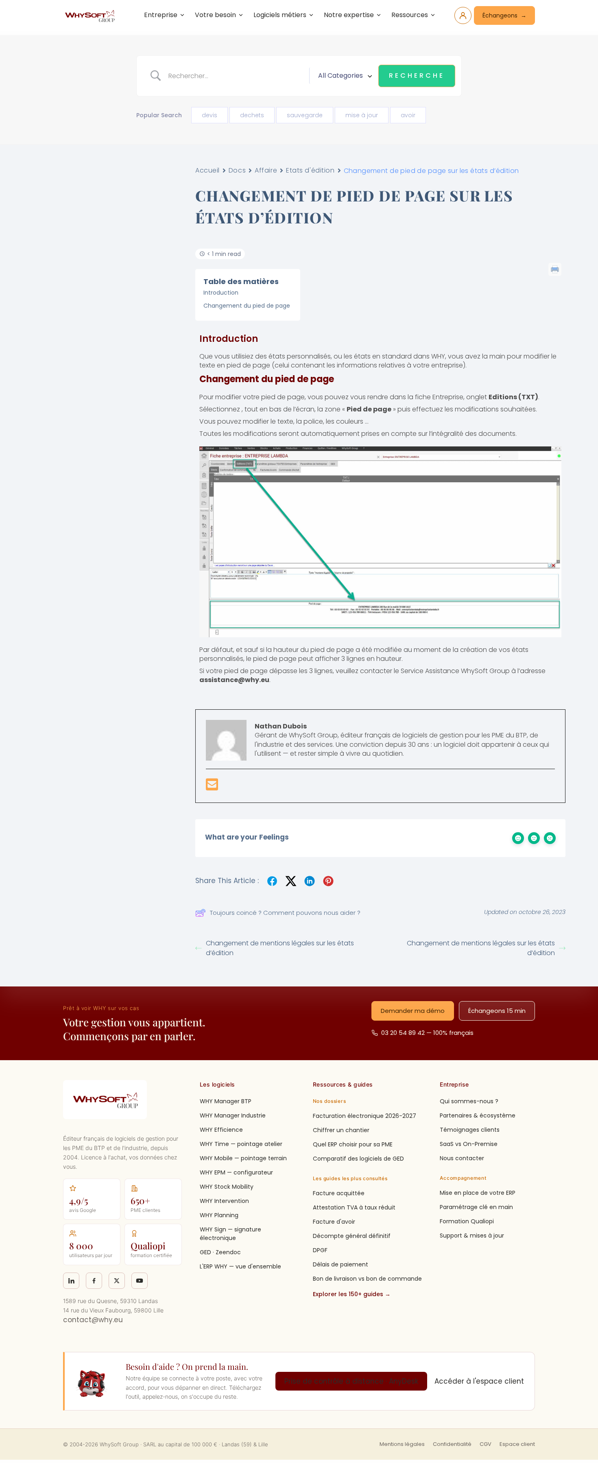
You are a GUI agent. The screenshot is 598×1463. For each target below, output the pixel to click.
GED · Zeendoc (220, 1252)
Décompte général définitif (352, 1236)
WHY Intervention (224, 1201)
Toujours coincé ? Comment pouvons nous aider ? (285, 912)
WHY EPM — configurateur (236, 1172)
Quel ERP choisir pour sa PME (353, 1144)
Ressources (409, 15)
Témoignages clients (470, 1130)
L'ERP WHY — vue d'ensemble (240, 1266)
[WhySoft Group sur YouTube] (139, 1281)
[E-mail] (212, 787)
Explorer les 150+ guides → (352, 1294)
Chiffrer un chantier (341, 1130)
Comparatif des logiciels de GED (358, 1159)
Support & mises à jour (472, 1235)
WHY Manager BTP (225, 1101)
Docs (237, 170)
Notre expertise (349, 15)
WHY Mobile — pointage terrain (243, 1158)
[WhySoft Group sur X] (117, 1281)
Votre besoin (215, 15)
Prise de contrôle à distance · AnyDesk (351, 1381)
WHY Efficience (221, 1130)
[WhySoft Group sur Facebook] (94, 1281)
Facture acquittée (338, 1193)
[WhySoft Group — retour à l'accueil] (91, 15)
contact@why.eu (93, 1320)
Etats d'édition (310, 170)
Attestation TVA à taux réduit (354, 1207)
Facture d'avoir (334, 1222)
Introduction (220, 293)
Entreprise (160, 15)
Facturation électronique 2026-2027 (364, 1116)
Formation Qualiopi (467, 1221)
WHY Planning (219, 1215)
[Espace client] (462, 15)
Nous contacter (462, 1158)
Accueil (207, 170)
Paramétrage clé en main (476, 1207)
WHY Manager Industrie (233, 1115)
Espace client (517, 1444)
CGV (485, 1444)
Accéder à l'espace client (479, 1381)
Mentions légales (402, 1444)
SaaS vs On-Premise (469, 1144)
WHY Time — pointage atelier (241, 1144)
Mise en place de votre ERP (477, 1193)
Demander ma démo (413, 1010)
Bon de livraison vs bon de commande (367, 1279)
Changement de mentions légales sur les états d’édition (280, 948)
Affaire (266, 170)
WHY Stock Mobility (226, 1187)
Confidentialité (452, 1444)
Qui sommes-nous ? (469, 1101)
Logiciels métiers (279, 15)
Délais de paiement (340, 1264)
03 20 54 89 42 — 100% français (427, 1032)
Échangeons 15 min (497, 1010)
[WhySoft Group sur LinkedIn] (71, 1281)
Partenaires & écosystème (477, 1115)
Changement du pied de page (246, 306)
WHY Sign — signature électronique (230, 1233)
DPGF (320, 1250)
